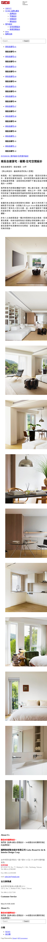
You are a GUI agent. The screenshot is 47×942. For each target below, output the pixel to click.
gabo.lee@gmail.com (12, 877)
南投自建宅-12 (10, 146)
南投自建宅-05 (10, 86)
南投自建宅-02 (10, 57)
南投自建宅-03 (10, 67)
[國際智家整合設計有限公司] (14, 5)
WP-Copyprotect (23, 938)
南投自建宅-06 (10, 96)
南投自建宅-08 (10, 116)
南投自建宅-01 (10, 47)
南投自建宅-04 (10, 76)
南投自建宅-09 (10, 126)
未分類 (7, 934)
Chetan (14, 938)
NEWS (7, 932)
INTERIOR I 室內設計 (9, 156)
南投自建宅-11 (10, 136)
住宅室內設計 (23, 156)
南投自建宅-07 (10, 106)
